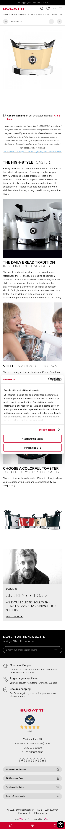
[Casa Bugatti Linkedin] (36, 760)
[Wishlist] (48, 8)
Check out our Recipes (16, 769)
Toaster (39, 14)
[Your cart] (54, 8)
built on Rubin (41, 819)
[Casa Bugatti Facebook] (22, 760)
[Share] (54, 825)
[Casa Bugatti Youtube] (43, 760)
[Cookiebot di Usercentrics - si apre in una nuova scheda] (48, 379)
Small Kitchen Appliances (22, 14)
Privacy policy (40, 813)
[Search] (42, 8)
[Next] (59, 21)
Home (5, 14)
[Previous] (51, 21)
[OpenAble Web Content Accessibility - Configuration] (60, 824)
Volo (47, 14)
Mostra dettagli (47, 429)
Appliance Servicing (15, 787)
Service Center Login (15, 796)
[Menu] (59, 8)
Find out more (14, 616)
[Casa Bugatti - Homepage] (14, 8)
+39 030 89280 (33, 747)
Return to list (16, 21)
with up (22, 819)
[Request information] (11, 825)
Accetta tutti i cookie (32, 439)
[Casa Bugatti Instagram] (29, 760)
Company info (24, 813)
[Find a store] (32, 825)
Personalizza (31, 447)
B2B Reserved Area (14, 778)
